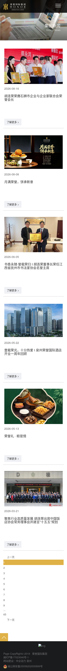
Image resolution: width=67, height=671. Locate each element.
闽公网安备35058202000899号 (25, 666)
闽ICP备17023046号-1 (16, 657)
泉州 (29, 661)
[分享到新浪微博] (5, 645)
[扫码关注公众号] (45, 645)
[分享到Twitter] (26, 645)
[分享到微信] (12, 645)
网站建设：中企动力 (14, 661)
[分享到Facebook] (19, 645)
